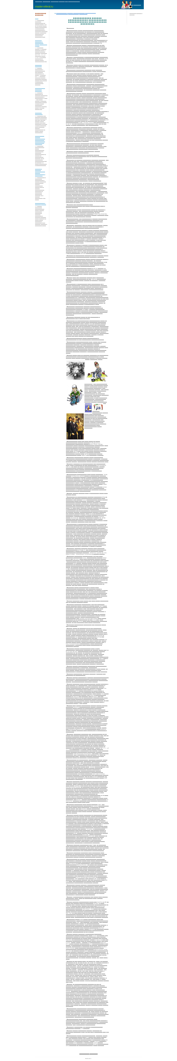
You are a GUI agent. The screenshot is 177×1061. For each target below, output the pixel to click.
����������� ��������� (88, 1054)
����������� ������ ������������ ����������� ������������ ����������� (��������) (76, 14)
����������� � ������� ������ (40, 204)
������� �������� (134, 5)
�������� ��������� (39, 114)
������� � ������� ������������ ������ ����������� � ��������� (40, 173)
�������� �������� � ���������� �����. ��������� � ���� (41, 43)
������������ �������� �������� (40, 90)
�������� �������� (38, 66)
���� (36, 18)
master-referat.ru (44, 6)
